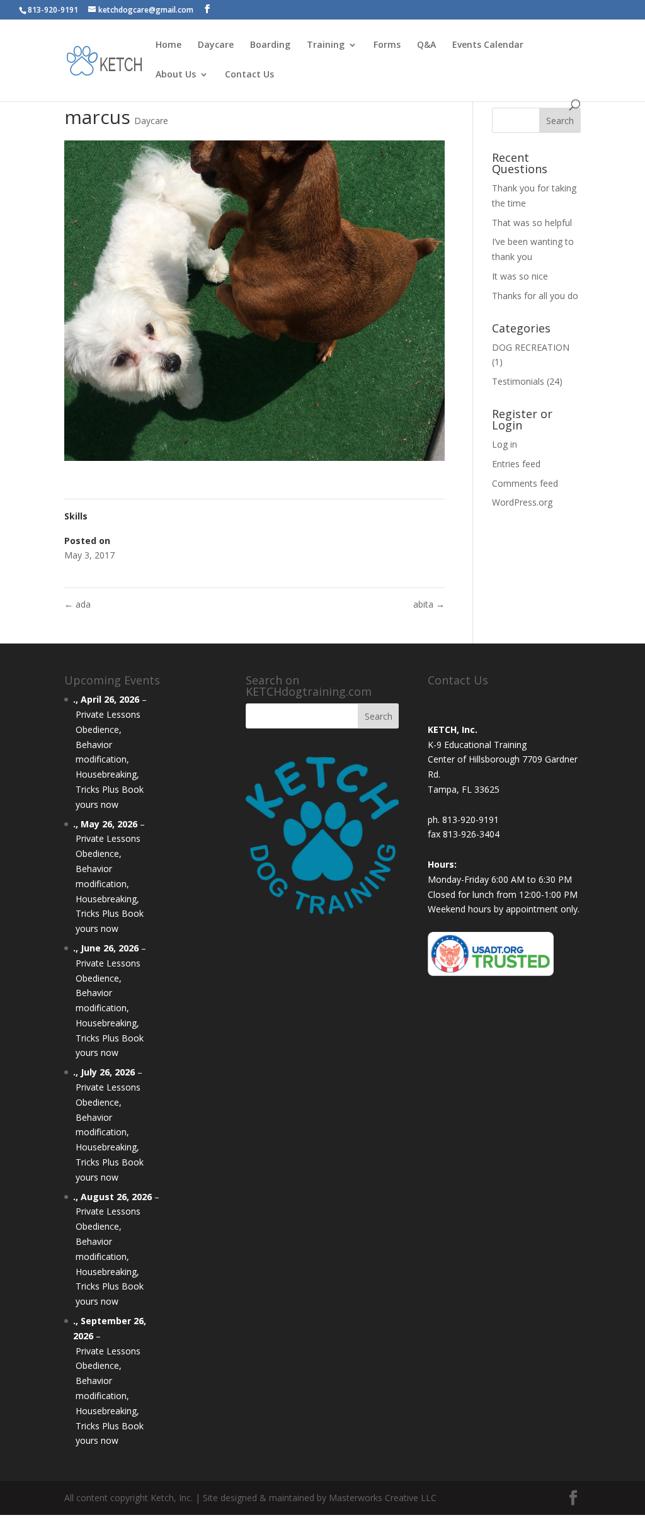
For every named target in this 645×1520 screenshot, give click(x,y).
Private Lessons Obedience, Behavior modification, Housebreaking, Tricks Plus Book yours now (110, 759)
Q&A (426, 45)
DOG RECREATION (530, 347)
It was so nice (520, 276)
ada (77, 604)
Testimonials (518, 381)
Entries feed (516, 464)
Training (326, 45)
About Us (176, 75)
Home (168, 45)
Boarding (270, 45)
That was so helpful (532, 223)
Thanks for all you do (535, 296)
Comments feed (525, 483)
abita (429, 604)
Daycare (216, 45)
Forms (387, 45)
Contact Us (249, 75)
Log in (504, 444)
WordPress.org (522, 502)
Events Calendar (487, 45)
